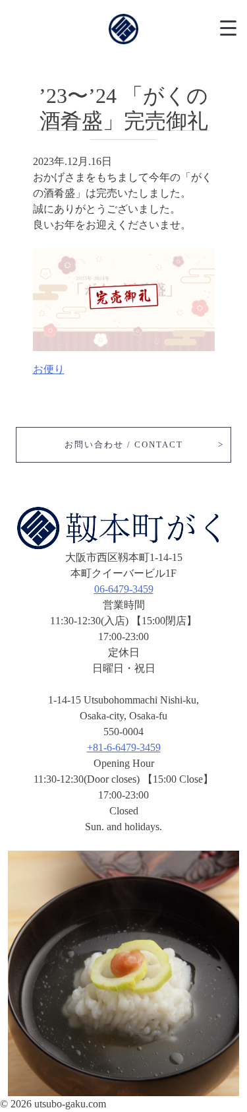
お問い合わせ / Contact (124, 444)
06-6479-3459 (123, 589)
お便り (49, 369)
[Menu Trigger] (227, 26)
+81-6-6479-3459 (124, 747)
